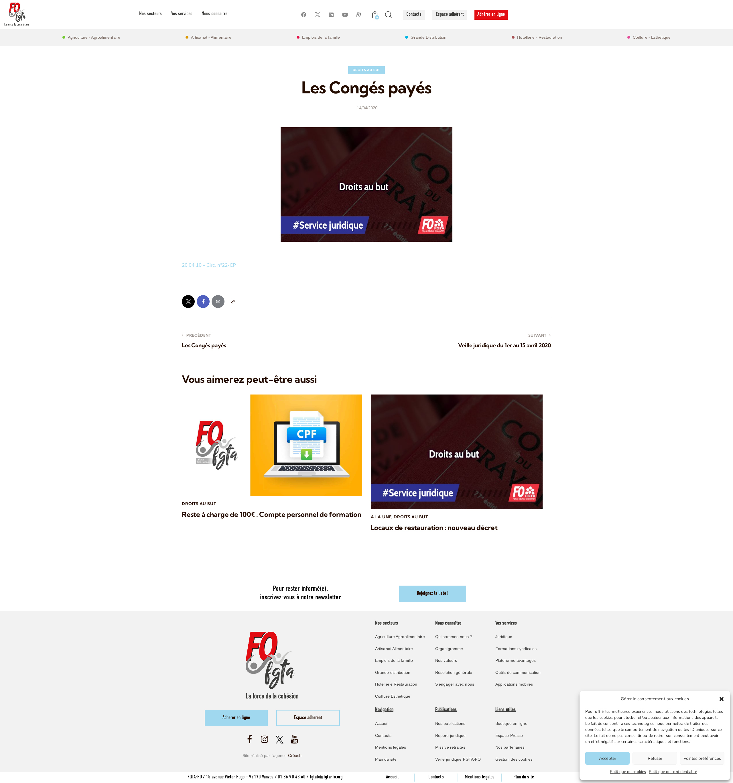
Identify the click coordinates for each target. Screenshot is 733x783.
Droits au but (366, 70)
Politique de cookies (628, 771)
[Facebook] (303, 15)
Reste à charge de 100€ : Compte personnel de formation (271, 514)
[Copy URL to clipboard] (232, 301)
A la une (381, 516)
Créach (295, 755)
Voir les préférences (702, 758)
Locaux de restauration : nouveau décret (434, 527)
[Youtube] (345, 15)
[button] (721, 699)
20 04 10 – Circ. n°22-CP (209, 265)
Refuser (655, 758)
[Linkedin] (331, 15)
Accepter (607, 758)
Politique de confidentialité (673, 771)
